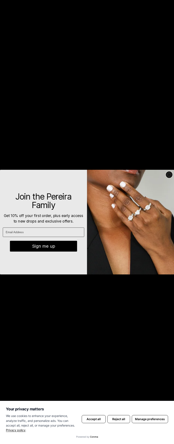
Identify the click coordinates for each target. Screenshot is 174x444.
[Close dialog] (169, 174)
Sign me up (43, 246)
